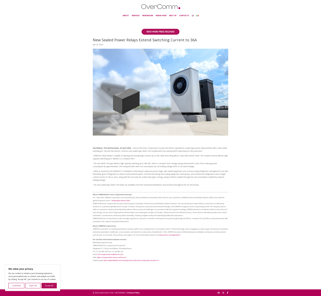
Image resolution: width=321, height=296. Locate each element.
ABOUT (126, 15)
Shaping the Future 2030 (120, 200)
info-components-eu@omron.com (110, 254)
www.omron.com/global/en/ (169, 235)
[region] (32, 278)
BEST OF (172, 15)
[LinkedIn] (219, 292)
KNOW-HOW (161, 15)
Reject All (33, 285)
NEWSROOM (147, 15)
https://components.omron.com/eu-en (111, 257)
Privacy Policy (133, 292)
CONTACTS (184, 15)
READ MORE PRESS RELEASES (160, 32)
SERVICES (136, 15)
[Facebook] (227, 292)
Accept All (49, 285)
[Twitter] (223, 292)
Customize (16, 285)
